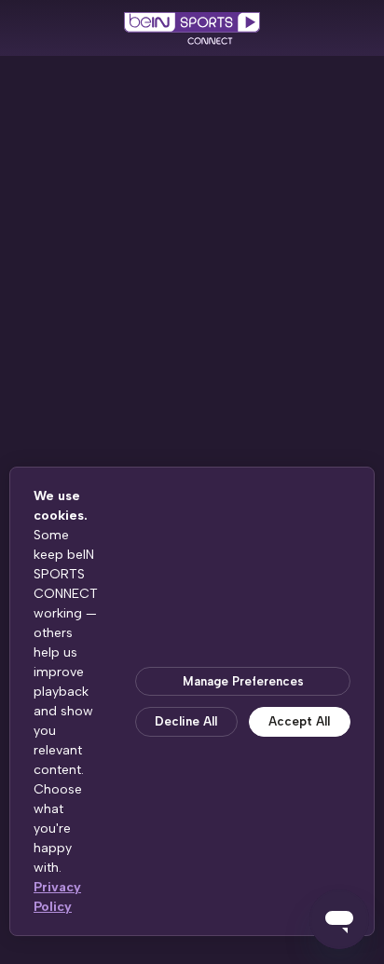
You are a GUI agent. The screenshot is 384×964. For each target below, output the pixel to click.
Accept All (299, 721)
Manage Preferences (243, 681)
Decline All (186, 721)
